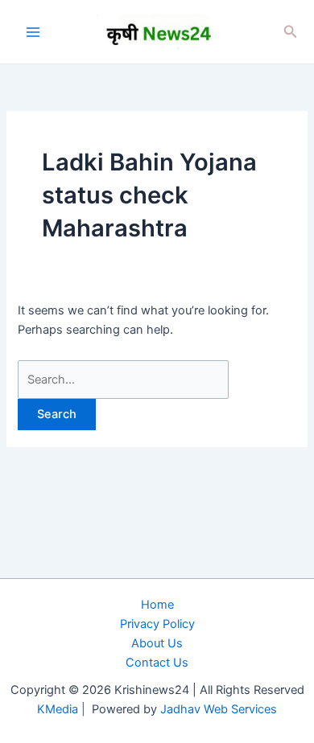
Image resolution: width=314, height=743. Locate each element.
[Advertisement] (157, 565)
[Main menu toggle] (33, 32)
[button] (290, 32)
